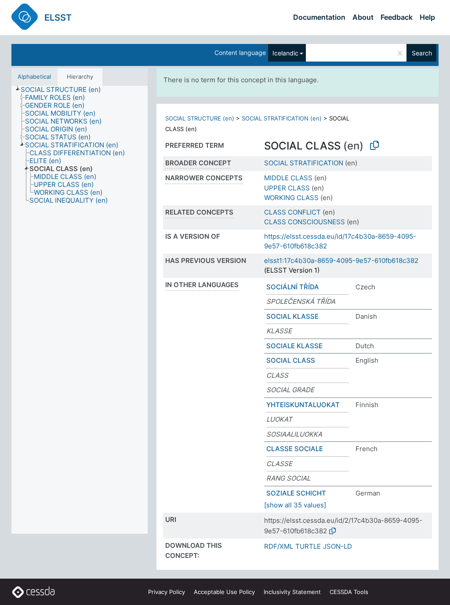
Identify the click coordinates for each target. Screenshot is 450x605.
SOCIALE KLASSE (294, 346)
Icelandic (285, 53)
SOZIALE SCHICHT (296, 493)
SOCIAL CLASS (290, 360)
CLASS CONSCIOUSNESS (304, 222)
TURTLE (308, 546)
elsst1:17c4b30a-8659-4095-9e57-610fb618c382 (341, 260)
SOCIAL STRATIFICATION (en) (282, 118)
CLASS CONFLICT (292, 212)
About (363, 17)
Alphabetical (34, 76)
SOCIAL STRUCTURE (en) (199, 118)
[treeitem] (64, 90)
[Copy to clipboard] (374, 145)
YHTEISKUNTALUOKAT (303, 405)
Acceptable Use (224, 591)
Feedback (397, 17)
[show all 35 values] (295, 505)
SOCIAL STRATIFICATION (303, 163)
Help (427, 17)
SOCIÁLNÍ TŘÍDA (292, 287)
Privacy (166, 591)
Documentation (319, 17)
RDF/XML (278, 546)
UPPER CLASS (287, 188)
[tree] (79, 310)
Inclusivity (292, 591)
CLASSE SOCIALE (294, 449)
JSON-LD (337, 546)
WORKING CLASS (291, 197)
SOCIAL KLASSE (292, 316)
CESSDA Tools (349, 591)
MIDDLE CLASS (288, 178)
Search (422, 53)
